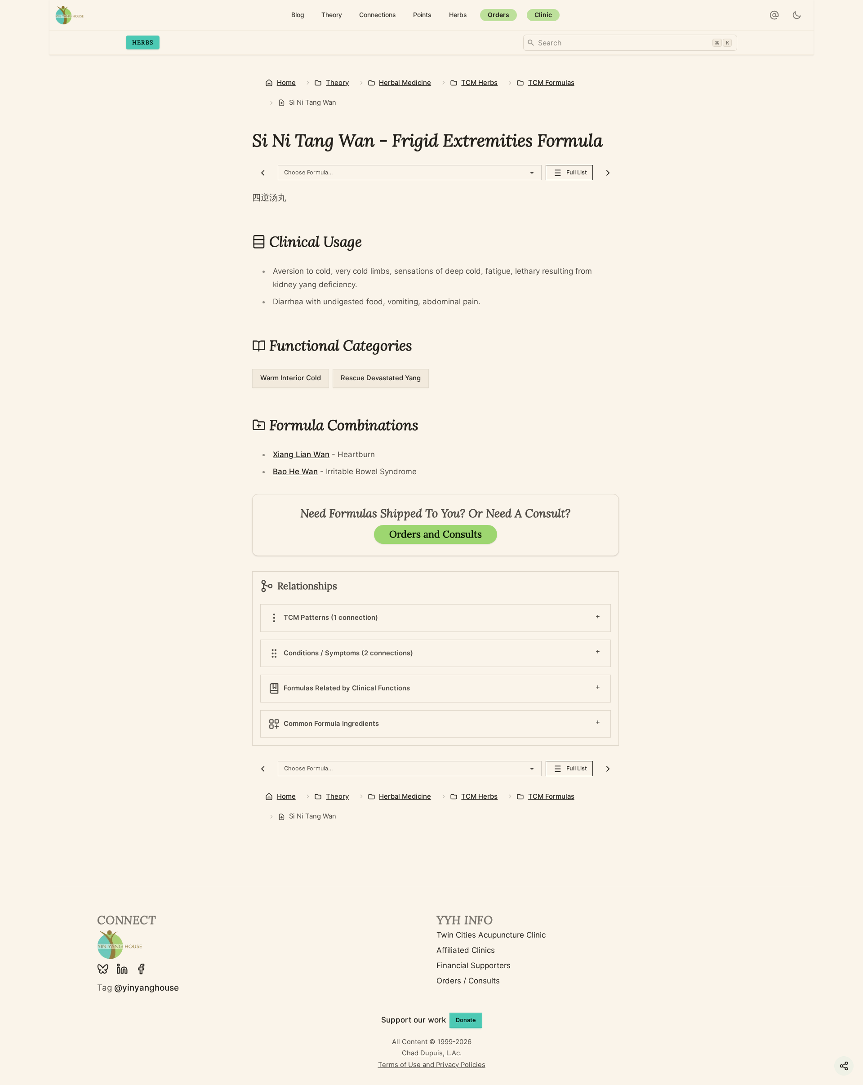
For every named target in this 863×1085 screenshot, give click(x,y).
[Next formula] (608, 172)
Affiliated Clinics (465, 950)
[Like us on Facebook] (141, 969)
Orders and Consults (435, 534)
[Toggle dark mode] (797, 15)
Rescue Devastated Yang (381, 378)
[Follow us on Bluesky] (103, 969)
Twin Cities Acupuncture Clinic (491, 934)
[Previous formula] (263, 172)
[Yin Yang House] (69, 15)
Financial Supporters (473, 965)
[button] (774, 15)
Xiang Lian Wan (301, 454)
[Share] (844, 1066)
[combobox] (630, 43)
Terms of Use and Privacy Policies (431, 1065)
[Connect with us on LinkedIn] (122, 969)
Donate (466, 1020)
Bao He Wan (295, 471)
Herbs (142, 42)
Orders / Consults (468, 980)
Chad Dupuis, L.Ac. (432, 1053)
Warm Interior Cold (290, 378)
